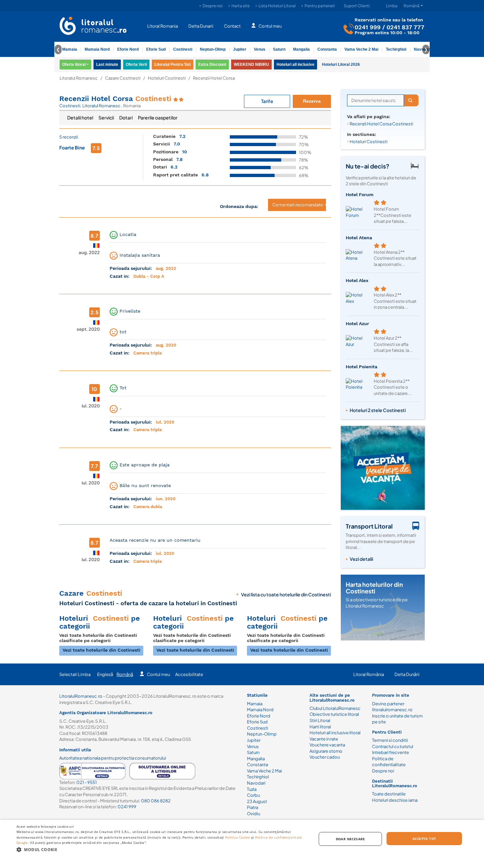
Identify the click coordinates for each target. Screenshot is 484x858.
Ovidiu (253, 813)
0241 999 (368, 26)
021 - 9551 (86, 782)
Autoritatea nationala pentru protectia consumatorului (112, 758)
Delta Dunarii (200, 25)
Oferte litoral (74, 64)
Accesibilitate (189, 674)
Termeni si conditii (390, 740)
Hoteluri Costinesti (167, 78)
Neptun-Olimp (213, 49)
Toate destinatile (389, 793)
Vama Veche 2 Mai (361, 49)
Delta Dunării (406, 674)
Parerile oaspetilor (157, 117)
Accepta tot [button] (424, 838)
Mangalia (301, 49)
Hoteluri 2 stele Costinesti (378, 410)
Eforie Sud (156, 49)
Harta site (240, 5)
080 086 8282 (156, 800)
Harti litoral (320, 726)
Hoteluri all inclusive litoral (335, 732)
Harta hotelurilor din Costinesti (374, 588)
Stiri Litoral (319, 720)
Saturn (279, 49)
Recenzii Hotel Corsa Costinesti (381, 123)
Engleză (105, 674)
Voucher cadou (324, 757)
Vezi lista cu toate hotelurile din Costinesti (286, 594)
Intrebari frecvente (390, 752)
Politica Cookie (237, 837)
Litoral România (368, 674)
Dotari (126, 117)
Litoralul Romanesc (79, 78)
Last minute (107, 64)
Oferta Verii (136, 64)
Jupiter (239, 49)
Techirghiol (396, 49)
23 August (257, 801)
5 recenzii (68, 137)
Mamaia (69, 49)
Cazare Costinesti (123, 78)
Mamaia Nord (97, 49)
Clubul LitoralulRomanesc (335, 708)
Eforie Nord (128, 49)
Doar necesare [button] (350, 839)
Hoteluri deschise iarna (394, 800)
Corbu (253, 795)
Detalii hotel (80, 117)
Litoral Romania (162, 25)
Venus (259, 49)
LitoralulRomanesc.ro (80, 696)
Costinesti (182, 49)
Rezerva (312, 101)
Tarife (267, 101)
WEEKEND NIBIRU (251, 64)
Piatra (252, 807)
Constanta (327, 49)
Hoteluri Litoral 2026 (341, 64)
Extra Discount (212, 64)
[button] (162, 849)
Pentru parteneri (320, 5)
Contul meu (270, 25)
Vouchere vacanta (327, 744)
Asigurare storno (325, 751)
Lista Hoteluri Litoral (277, 5)
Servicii (106, 117)
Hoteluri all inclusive (295, 64)
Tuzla (251, 789)
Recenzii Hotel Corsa (115, 98)
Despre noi (212, 5)
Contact (232, 25)
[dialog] (242, 839)
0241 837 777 (405, 26)
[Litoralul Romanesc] (93, 27)
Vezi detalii (361, 559)
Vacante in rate (323, 738)
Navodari (256, 783)
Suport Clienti (357, 5)
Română (125, 674)
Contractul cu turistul (392, 746)
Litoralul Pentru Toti (172, 64)
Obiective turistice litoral (334, 714)
